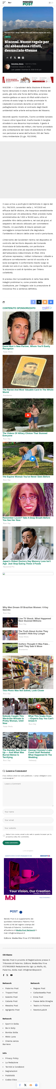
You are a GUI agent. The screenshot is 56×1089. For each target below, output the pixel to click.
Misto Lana (10, 1037)
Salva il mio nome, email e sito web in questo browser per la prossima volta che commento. (28, 836)
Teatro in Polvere (41, 1005)
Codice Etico (11, 1080)
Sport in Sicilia (12, 1024)
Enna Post (38, 997)
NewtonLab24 (40, 1010)
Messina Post (11, 1005)
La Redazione (11, 1062)
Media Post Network (25, 930)
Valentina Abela (17, 64)
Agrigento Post (12, 1010)
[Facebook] (4, 975)
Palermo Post (11, 988)
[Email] (19, 58)
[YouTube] (11, 975)
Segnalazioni (11, 1071)
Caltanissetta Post (42, 992)
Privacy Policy (11, 1058)
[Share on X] (15, 58)
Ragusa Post (39, 988)
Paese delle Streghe (43, 1001)
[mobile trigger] (5, 2)
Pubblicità (10, 1075)
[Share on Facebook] (11, 58)
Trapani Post (11, 992)
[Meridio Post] (28, 2)
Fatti (7, 37)
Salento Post (11, 997)
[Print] (23, 58)
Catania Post (11, 1001)
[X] (7, 975)
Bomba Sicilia (11, 1032)
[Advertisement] (28, 169)
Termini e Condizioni (14, 1067)
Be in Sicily (10, 1028)
